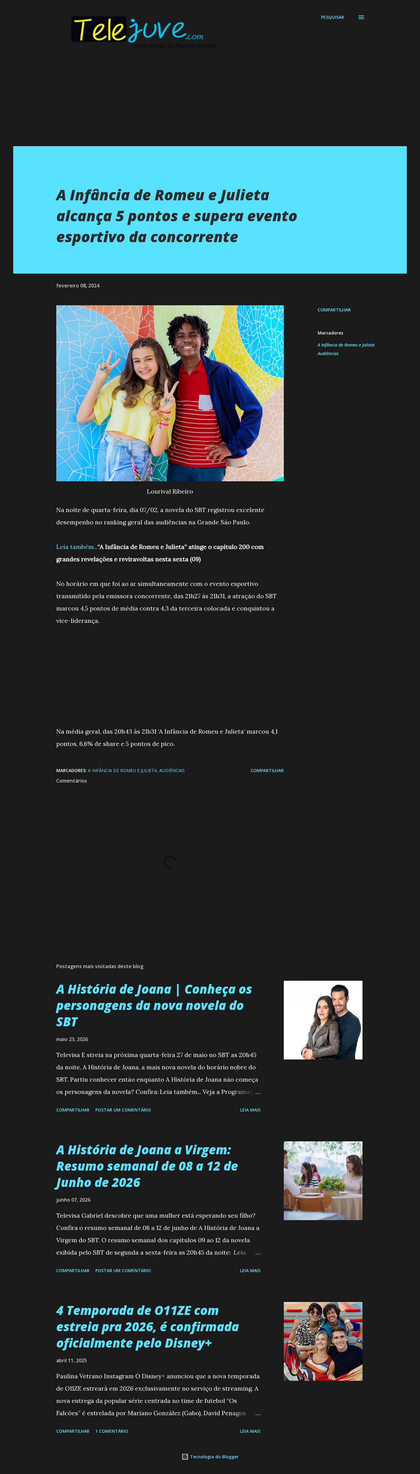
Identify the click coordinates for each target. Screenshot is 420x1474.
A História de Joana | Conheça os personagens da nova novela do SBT (154, 1005)
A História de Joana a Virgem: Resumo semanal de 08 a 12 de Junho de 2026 (147, 1166)
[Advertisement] (197, 103)
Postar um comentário (123, 1110)
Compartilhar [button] (334, 310)
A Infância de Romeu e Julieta (346, 345)
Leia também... (76, 547)
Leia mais (250, 1110)
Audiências (328, 353)
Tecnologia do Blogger (214, 1457)
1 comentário (111, 1431)
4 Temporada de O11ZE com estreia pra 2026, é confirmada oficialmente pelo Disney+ (147, 1327)
